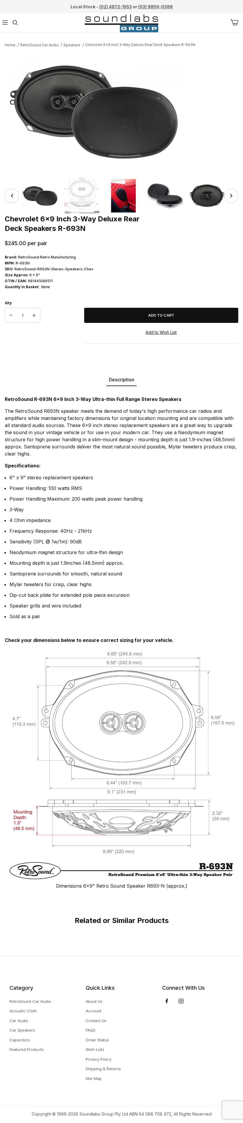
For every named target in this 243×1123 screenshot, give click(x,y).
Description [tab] (121, 380)
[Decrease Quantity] (11, 315)
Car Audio (18, 1020)
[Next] (231, 196)
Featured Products (26, 1049)
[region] (121, 195)
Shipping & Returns (103, 1068)
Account (93, 1010)
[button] (39, 195)
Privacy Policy (98, 1059)
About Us (94, 1001)
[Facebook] (167, 1001)
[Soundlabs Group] (121, 22)
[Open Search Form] (15, 23)
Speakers (71, 45)
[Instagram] (181, 1001)
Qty (8, 302)
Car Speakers (22, 1030)
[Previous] (12, 196)
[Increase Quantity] (34, 315)
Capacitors (19, 1040)
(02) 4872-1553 (115, 6)
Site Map (94, 1078)
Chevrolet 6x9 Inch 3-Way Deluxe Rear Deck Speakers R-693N (140, 44)
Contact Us (96, 1020)
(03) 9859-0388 (155, 6)
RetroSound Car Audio (39, 45)
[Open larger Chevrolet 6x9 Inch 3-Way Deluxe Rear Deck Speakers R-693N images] (121, 111)
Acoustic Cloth (23, 1010)
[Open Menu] (5, 23)
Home (10, 45)
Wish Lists (95, 1049)
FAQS (90, 1030)
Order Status (97, 1040)
